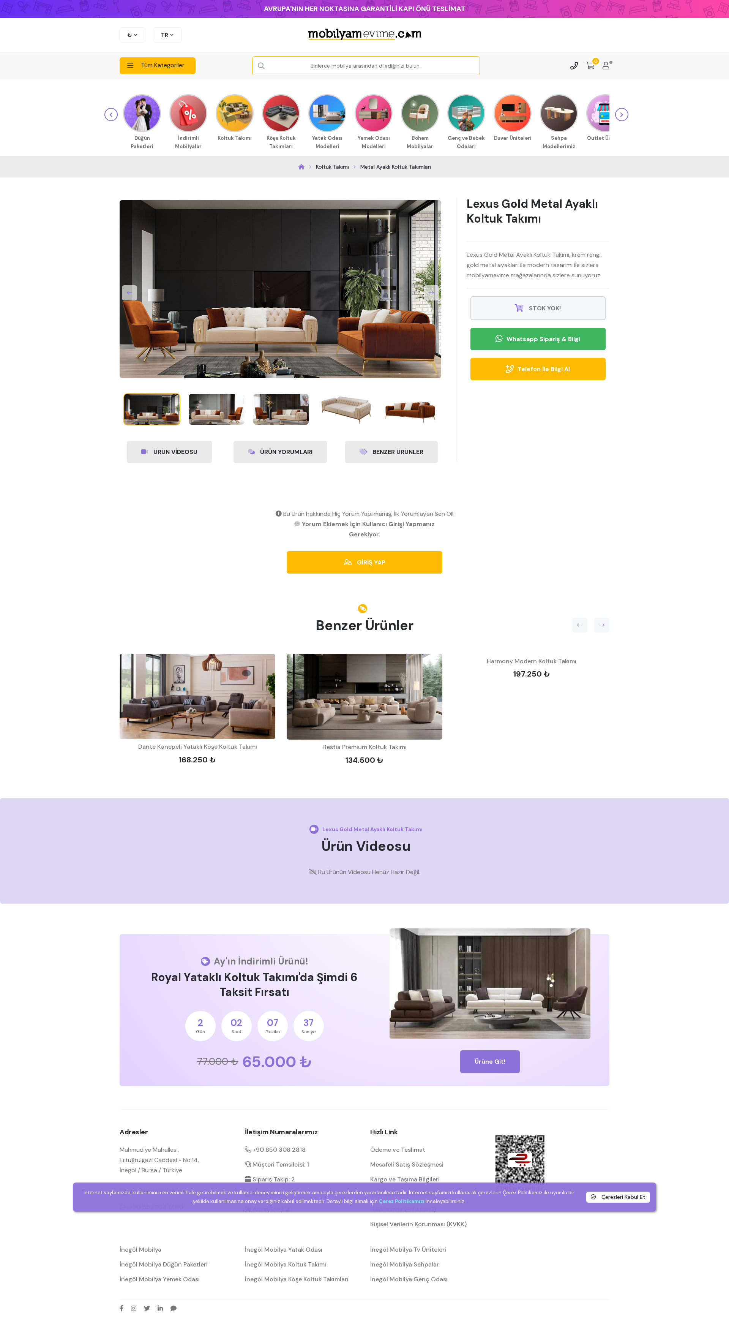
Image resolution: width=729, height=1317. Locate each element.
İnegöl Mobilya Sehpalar (404, 1264)
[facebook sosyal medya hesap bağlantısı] (121, 1308)
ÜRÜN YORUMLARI (285, 452)
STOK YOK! (544, 308)
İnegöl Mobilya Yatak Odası (283, 1250)
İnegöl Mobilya (140, 1250)
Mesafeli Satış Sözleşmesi (406, 1164)
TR (164, 35)
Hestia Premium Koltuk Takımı (364, 747)
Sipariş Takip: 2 (273, 1179)
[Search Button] (261, 66)
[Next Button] (431, 292)
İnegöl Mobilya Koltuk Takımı (285, 1264)
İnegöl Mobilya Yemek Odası (160, 1279)
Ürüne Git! (490, 1062)
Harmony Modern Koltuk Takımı (531, 661)
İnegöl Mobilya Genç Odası (409, 1279)
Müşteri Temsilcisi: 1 (280, 1164)
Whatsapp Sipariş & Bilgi (543, 339)
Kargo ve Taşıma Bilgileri (405, 1179)
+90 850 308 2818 (278, 1150)
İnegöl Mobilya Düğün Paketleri (164, 1264)
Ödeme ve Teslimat (397, 1150)
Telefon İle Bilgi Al (544, 369)
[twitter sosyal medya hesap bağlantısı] (147, 1308)
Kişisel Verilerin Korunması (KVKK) (418, 1224)
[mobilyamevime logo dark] (364, 35)
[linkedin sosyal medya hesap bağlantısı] (160, 1308)
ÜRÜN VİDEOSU (174, 452)
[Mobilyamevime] (301, 167)
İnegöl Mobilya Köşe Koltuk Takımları (297, 1279)
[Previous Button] (129, 292)
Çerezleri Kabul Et (622, 1197)
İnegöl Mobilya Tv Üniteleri (408, 1250)
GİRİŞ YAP (370, 562)
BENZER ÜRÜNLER (397, 452)
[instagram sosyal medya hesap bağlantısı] (133, 1308)
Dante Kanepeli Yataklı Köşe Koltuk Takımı (197, 747)
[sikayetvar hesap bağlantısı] (173, 1308)
